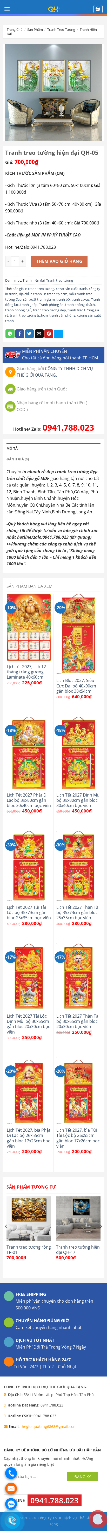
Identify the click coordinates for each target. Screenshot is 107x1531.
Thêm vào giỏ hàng (59, 261)
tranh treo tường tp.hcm (29, 315)
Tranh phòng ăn (51, 304)
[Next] (100, 1236)
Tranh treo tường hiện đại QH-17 (78, 1249)
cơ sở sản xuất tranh (71, 288)
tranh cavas (80, 299)
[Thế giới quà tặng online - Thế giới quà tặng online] (53, 9)
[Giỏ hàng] (98, 9)
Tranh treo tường (61, 29)
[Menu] (7, 9)
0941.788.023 (68, 427)
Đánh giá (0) (17, 459)
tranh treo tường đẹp (49, 310)
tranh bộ (63, 299)
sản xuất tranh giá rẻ (39, 299)
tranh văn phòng (62, 315)
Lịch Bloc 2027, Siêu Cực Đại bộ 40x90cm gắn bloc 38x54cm (76, 686)
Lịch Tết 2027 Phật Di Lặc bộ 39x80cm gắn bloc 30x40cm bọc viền (29, 800)
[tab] (53, 448)
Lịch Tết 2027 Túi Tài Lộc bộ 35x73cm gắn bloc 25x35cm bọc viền (29, 913)
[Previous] (6, 1236)
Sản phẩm (35, 29)
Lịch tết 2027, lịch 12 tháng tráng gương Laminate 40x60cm (26, 672)
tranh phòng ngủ (18, 310)
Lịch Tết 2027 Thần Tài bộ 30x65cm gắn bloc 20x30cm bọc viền (77, 1021)
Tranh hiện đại (34, 280)
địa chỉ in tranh (30, 294)
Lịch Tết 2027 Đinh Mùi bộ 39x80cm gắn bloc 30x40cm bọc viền (78, 800)
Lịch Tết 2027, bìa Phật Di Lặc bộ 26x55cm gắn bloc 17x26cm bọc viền (28, 1138)
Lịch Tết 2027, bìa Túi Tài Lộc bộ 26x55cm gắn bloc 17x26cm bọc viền (78, 1138)
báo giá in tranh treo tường (33, 288)
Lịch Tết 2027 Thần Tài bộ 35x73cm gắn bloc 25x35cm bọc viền (77, 913)
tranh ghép (28, 304)
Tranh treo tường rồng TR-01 (28, 1249)
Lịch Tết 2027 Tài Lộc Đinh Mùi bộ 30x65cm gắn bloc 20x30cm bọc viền (28, 1024)
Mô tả (12, 448)
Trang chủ (15, 29)
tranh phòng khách (80, 304)
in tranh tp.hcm (55, 294)
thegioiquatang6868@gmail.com (49, 1426)
